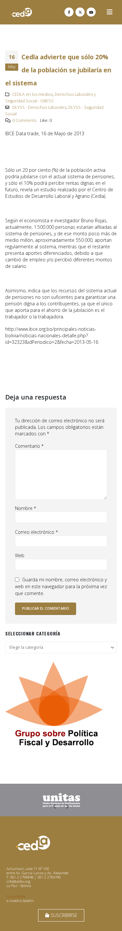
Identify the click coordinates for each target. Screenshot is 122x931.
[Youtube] (91, 12)
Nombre (25, 508)
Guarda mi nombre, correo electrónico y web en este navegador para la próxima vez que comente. (61, 586)
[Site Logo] (21, 12)
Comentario (29, 446)
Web (19, 555)
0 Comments (24, 120)
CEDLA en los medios (32, 94)
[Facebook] (69, 12)
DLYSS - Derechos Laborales (39, 107)
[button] (109, 12)
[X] (80, 12)
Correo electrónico (36, 532)
